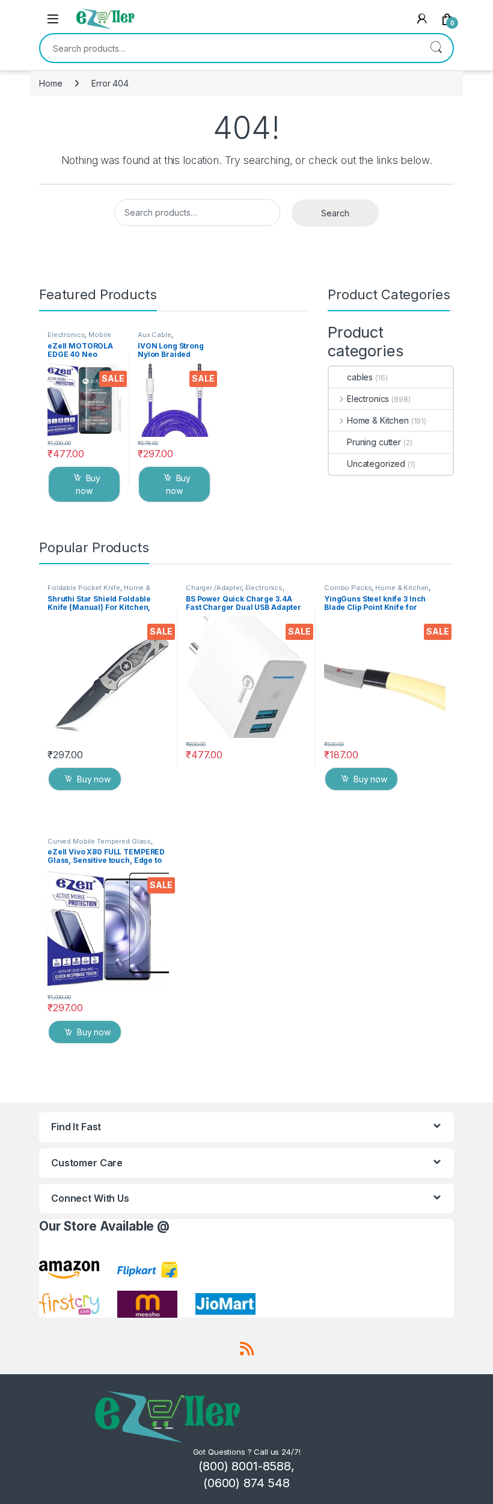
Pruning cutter (374, 442)
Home (50, 83)
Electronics (66, 334)
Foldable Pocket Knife (83, 587)
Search (436, 48)
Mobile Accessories (79, 338)
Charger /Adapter (214, 587)
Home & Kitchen (378, 420)
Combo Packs (348, 587)
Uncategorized (376, 463)
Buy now (88, 484)
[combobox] (229, 48)
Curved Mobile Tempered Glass (99, 841)
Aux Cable (154, 334)
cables (360, 377)
